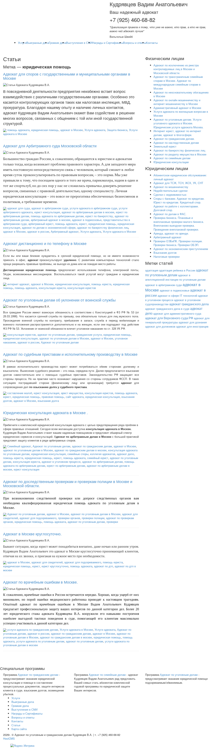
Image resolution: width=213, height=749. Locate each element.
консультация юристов (81, 288)
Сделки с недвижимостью (170, 195)
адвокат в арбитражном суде (49, 208)
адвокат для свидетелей (47, 562)
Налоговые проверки (167, 256)
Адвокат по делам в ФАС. (170, 214)
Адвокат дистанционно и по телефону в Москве (45, 243)
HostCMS (9, 738)
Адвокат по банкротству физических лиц (179, 150)
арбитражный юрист (40, 224)
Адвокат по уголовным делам (60, 342)
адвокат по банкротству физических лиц (102, 227)
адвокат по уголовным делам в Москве (64, 338)
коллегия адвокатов (102, 454)
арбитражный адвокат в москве (50, 220)
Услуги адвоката (94, 130)
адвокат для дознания (193, 322)
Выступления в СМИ (79, 43)
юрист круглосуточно (55, 566)
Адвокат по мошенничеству (171, 187)
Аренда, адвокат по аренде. (171, 233)
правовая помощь (53, 397)
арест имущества (72, 393)
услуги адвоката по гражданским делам (32, 630)
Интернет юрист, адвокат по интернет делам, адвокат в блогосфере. (177, 133)
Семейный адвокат (19, 446)
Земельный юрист (165, 146)
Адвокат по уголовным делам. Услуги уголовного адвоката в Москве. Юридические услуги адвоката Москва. (178, 123)
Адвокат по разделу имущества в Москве (180, 154)
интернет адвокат (18, 284)
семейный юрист (97, 458)
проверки (112, 522)
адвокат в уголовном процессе (61, 462)
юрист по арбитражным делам (66, 466)
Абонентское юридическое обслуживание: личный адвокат (180, 177)
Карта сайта (19, 729)
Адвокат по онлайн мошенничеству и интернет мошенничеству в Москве (177, 102)
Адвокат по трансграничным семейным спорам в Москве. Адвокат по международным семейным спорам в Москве (178, 82)
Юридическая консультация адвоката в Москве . (45, 412)
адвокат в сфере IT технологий (177, 296)
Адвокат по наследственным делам (176, 143)
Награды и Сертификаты (107, 43)
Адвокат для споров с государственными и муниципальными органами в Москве (66, 76)
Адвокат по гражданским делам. (174, 139)
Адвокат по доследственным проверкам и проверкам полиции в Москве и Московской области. (67, 483)
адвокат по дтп (103, 566)
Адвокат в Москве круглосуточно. (32, 533)
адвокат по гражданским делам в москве (80, 450)
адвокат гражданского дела (189, 304)
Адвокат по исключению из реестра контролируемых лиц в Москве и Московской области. (176, 69)
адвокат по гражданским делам (92, 446)
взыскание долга (48, 401)
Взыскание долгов (165, 253)
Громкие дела (57, 43)
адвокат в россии (38, 231)
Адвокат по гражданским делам (38, 675)
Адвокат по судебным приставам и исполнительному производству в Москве (70, 354)
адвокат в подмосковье (87, 220)
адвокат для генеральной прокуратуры (177, 320)
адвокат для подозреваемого (38, 518)
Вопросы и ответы (134, 43)
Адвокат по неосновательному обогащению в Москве (181, 94)
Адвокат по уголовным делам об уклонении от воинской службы (59, 300)
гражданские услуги (89, 335)
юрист (83, 224)
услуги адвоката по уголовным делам (40, 641)
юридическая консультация (72, 284)
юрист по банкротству (99, 216)
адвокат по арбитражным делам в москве (88, 212)
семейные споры (77, 454)
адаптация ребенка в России (177, 270)
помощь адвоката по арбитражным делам (57, 216)
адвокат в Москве (71, 130)
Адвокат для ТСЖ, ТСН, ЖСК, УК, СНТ (178, 183)
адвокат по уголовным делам (56, 335)
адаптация (151, 270)
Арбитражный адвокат (65, 231)
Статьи (15, 725)
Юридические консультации (171, 162)
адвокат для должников (160, 326)
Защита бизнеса (117, 130)
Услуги (22, 43)
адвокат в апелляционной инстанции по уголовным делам (175, 277)
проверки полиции (93, 518)
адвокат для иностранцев (192, 326)
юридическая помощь (45, 130)
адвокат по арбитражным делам (102, 462)
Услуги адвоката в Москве (119, 231)
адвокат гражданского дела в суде (167, 309)
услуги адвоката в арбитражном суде (93, 208)
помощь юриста (101, 284)
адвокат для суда (18, 208)
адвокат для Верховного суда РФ (169, 318)
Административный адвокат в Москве (177, 108)
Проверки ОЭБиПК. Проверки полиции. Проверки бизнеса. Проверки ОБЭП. (178, 243)
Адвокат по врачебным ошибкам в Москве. (40, 582)
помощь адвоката (18, 130)
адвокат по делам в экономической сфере (49, 227)
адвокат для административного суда (177, 313)
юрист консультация (47, 212)
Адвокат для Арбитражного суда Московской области (50, 145)
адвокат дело (125, 454)
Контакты (152, 43)
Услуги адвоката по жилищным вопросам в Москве (181, 113)
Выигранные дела (37, 43)
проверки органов (69, 518)
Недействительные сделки (170, 191)
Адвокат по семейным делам (172, 158)
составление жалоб (19, 393)
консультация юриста (52, 288)
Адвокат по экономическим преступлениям (181, 249)
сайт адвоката (75, 397)
